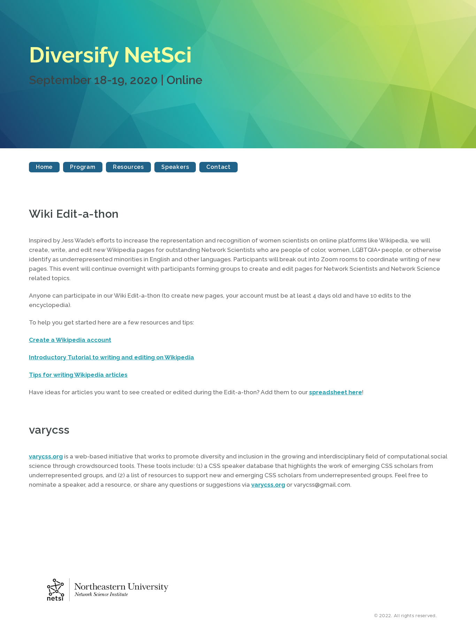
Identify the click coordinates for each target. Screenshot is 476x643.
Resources (128, 167)
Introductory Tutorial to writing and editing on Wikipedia (111, 357)
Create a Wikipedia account (70, 339)
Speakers (175, 167)
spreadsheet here (335, 392)
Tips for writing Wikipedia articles (78, 374)
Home (44, 167)
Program (82, 167)
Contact (218, 167)
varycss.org (46, 456)
